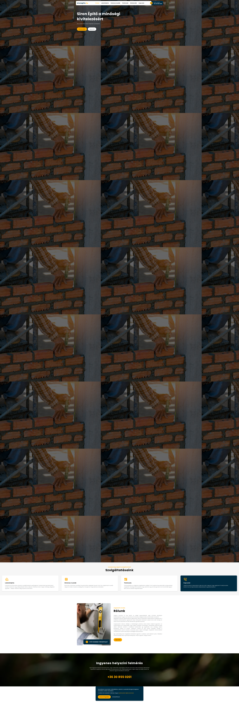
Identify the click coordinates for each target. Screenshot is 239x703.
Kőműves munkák (115, 3)
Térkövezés (125, 3)
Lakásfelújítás (105, 3)
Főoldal (97, 3)
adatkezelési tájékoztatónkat (126, 693)
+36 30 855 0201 (119, 676)
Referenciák (133, 3)
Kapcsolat (141, 3)
